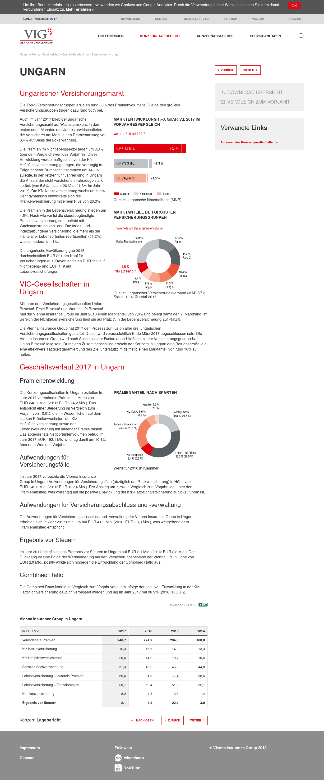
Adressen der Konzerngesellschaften (247, 142)
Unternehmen (111, 35)
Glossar (27, 757)
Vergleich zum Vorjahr (258, 101)
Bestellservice (196, 19)
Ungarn (116, 54)
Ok (294, 6)
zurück (174, 720)
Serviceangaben (265, 35)
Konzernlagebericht (160, 35)
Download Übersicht (255, 92)
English (295, 19)
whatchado (134, 757)
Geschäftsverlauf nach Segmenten (84, 54)
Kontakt (162, 19)
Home (24, 54)
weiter (195, 720)
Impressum (30, 747)
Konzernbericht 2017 (40, 19)
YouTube (132, 768)
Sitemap (230, 19)
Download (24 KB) (182, 604)
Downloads (130, 19)
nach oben (145, 720)
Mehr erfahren (78, 9)
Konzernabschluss (215, 35)
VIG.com (258, 19)
